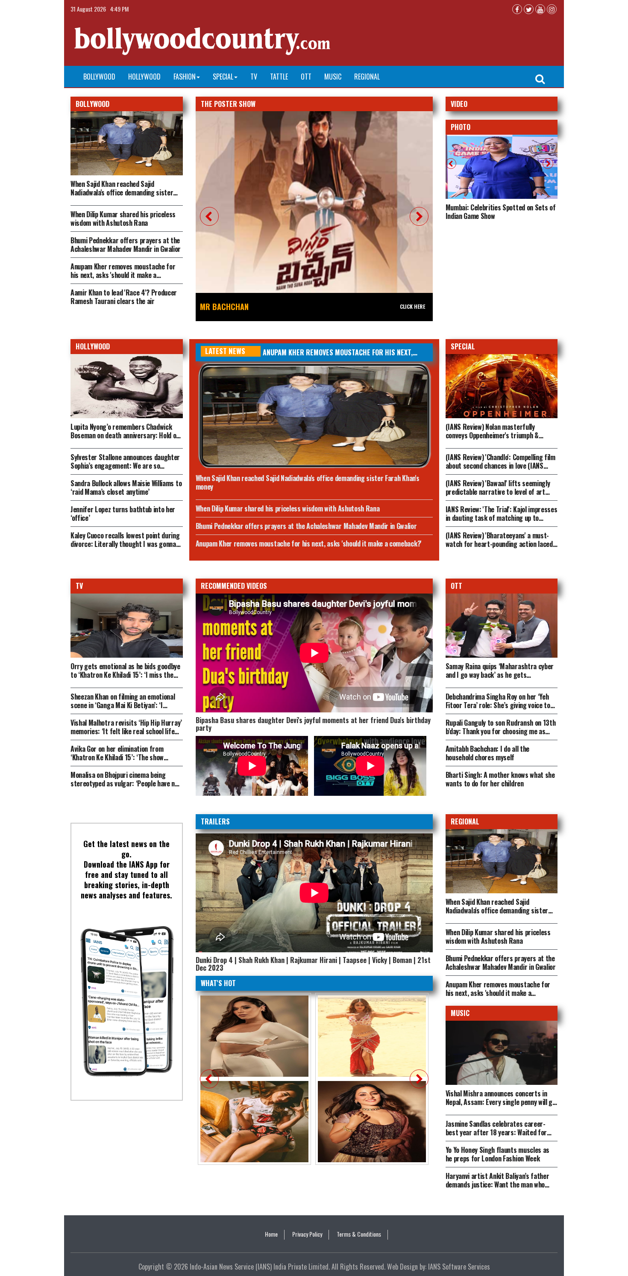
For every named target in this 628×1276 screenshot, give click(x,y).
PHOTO (460, 127)
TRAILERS (215, 821)
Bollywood (99, 76)
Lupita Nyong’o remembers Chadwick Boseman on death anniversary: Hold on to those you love (124, 435)
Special (223, 76)
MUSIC (460, 1013)
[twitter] (528, 9)
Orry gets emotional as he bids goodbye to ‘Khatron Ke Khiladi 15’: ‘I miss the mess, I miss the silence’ (125, 674)
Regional (367, 76)
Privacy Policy (307, 1234)
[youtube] (540, 9)
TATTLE (279, 76)
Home (271, 1234)
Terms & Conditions (359, 1234)
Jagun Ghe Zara (227, 306)
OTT (306, 76)
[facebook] (517, 9)
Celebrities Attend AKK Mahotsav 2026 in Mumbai (500, 211)
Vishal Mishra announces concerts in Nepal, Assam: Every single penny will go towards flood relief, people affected (501, 1102)
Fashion (184, 76)
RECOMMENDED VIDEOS (234, 586)
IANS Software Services (459, 1266)
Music (332, 76)
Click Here (412, 306)
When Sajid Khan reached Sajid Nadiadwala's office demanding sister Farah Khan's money (121, 192)
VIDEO (459, 104)
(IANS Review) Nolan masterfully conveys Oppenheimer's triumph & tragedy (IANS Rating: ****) (492, 435)
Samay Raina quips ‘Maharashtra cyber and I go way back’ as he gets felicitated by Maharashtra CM (500, 674)
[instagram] (552, 9)
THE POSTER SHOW (228, 104)
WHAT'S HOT (218, 983)
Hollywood (144, 76)
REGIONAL (465, 821)
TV (253, 76)
